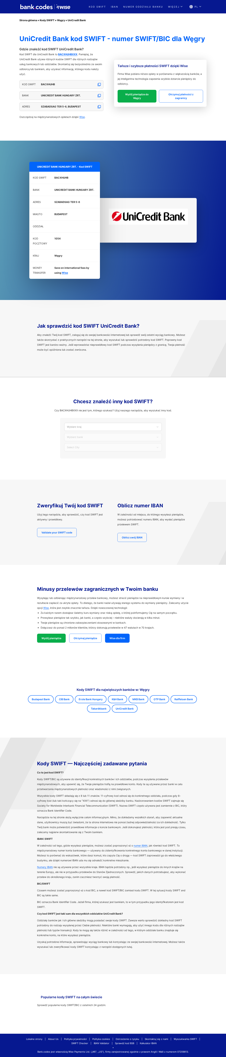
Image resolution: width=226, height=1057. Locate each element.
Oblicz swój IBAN (132, 537)
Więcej (174, 6)
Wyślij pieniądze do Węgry (137, 96)
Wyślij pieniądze (51, 638)
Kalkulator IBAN (148, 1043)
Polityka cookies (101, 1039)
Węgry (61, 20)
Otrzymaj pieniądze (85, 638)
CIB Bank (64, 699)
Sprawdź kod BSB (124, 1043)
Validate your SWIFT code (56, 532)
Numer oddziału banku (143, 6)
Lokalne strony (34, 1039)
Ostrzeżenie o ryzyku (127, 1039)
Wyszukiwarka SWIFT (185, 1039)
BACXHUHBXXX (67, 54)
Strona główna (28, 20)
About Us (53, 1039)
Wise (82, 116)
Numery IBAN (45, 867)
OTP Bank (159, 699)
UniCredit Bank (77, 20)
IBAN (114, 6)
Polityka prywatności (75, 1039)
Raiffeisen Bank (183, 699)
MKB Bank (138, 699)
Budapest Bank (41, 699)
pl (196, 6)
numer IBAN (140, 845)
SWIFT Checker (79, 1043)
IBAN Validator (101, 1043)
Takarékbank (98, 708)
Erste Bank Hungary (91, 699)
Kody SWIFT (47, 20)
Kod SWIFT (97, 6)
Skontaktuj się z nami (156, 1039)
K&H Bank (117, 699)
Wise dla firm (117, 638)
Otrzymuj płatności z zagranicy (181, 96)
